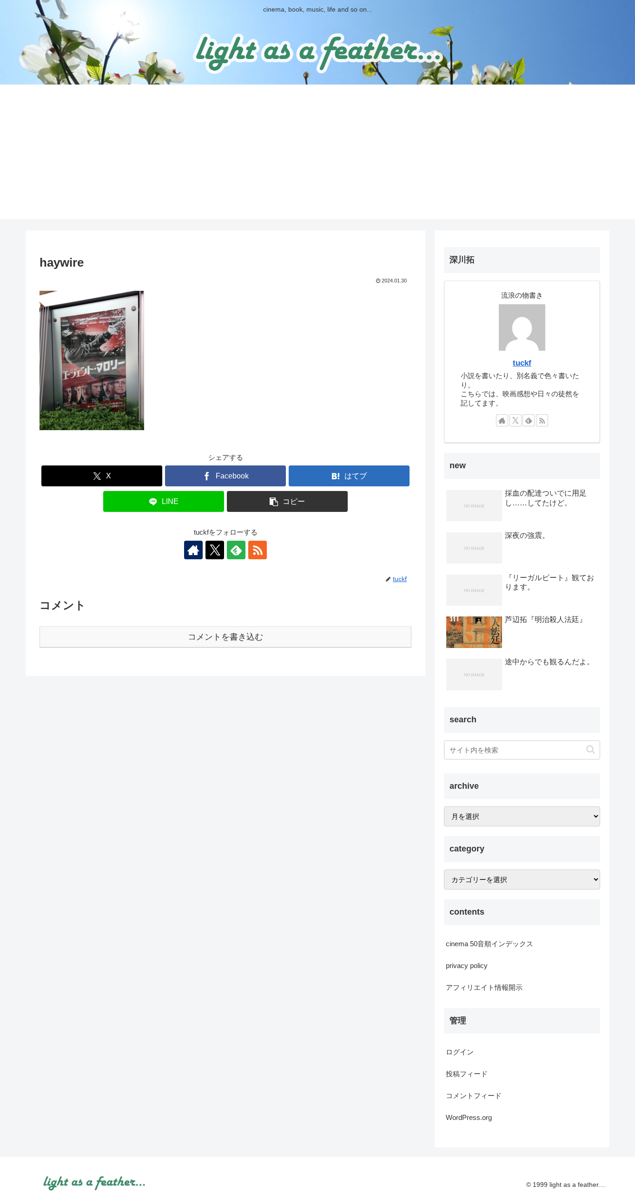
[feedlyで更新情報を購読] (236, 550)
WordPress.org (469, 1117)
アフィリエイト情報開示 (484, 987)
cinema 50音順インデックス (489, 944)
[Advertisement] (317, 154)
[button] (287, 501)
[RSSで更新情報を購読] (257, 550)
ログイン (460, 1052)
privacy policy (467, 965)
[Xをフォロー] (214, 550)
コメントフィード (474, 1096)
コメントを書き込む (225, 637)
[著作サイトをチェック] (193, 550)
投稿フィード (467, 1074)
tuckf (522, 363)
